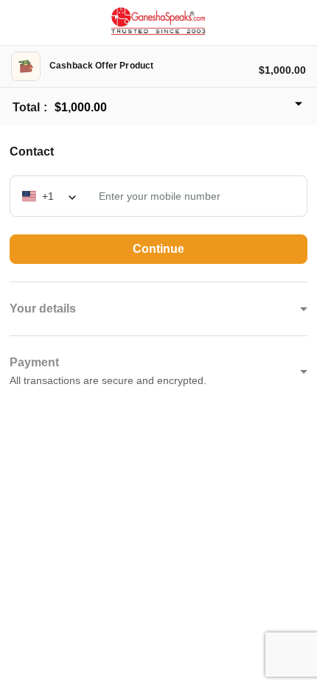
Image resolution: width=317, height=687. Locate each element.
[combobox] (50, 195)
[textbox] (50, 195)
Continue (158, 249)
